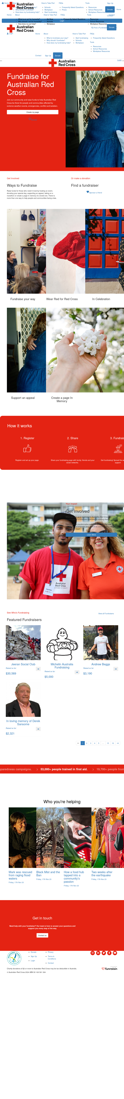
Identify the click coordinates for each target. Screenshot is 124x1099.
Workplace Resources (98, 24)
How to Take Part (50, 15)
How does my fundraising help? (59, 43)
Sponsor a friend (94, 192)
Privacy (50, 952)
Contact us (42, 935)
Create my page (33, 112)
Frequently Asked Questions (74, 19)
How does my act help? (27, 24)
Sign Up (48, 55)
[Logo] (20, 6)
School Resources (97, 21)
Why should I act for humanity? (30, 21)
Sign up (112, 21)
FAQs (63, 15)
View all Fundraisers (106, 613)
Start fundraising (82, 38)
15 (108, 743)
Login (10, 33)
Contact (112, 15)
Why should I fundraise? (56, 40)
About (17, 15)
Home (9, 15)
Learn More (91, 534)
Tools (89, 15)
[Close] (123, 60)
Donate (111, 27)
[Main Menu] (1, 60)
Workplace (51, 24)
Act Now (50, 19)
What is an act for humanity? (29, 19)
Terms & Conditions (52, 957)
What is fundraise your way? (57, 38)
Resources (94, 19)
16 (113, 743)
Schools (50, 21)
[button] (22, 254)
